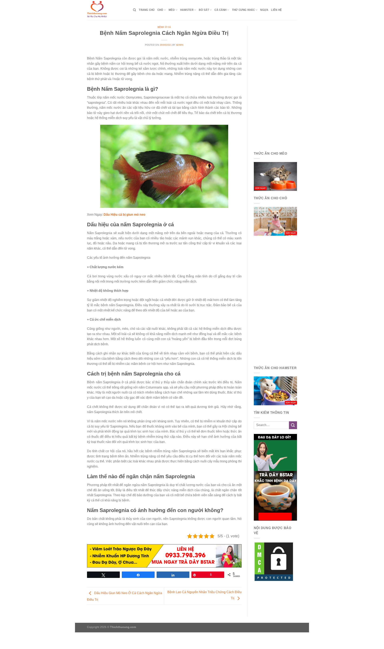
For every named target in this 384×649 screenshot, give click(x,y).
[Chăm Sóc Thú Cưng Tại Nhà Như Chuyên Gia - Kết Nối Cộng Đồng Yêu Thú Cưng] (107, 10)
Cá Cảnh (220, 9)
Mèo (172, 9)
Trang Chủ (146, 9)
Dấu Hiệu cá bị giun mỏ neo (124, 214)
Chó (160, 9)
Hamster (186, 9)
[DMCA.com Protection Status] (274, 561)
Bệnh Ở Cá (164, 27)
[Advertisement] (275, 86)
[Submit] (293, 425)
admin (180, 45)
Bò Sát (204, 9)
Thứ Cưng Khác (243, 9)
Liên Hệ (276, 9)
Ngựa (264, 9)
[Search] (134, 10)
